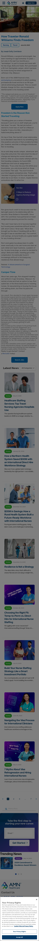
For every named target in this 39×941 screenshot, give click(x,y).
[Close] (36, 899)
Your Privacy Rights (19, 931)
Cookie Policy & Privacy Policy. (23, 926)
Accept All (19, 937)
